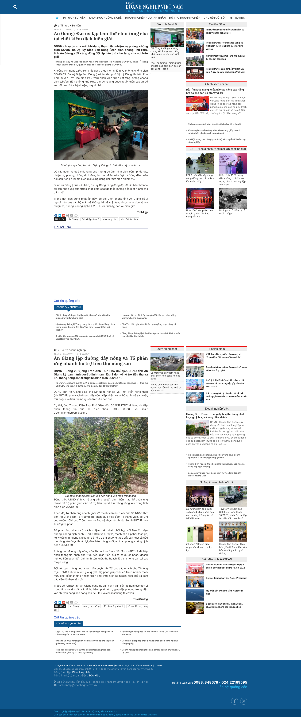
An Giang (73, 219)
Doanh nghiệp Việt (216, 408)
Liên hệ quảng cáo (232, 687)
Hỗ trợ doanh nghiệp (73, 350)
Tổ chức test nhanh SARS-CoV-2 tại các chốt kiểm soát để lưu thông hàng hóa (96, 383)
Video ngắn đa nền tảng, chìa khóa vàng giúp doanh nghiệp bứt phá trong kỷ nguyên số (214, 131)
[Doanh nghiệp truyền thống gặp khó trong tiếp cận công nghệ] (195, 371)
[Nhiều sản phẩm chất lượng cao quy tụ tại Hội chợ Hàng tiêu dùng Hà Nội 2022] (195, 568)
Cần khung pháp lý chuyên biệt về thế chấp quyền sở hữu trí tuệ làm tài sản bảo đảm (226, 396)
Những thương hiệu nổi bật (217, 482)
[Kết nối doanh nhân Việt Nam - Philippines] (195, 581)
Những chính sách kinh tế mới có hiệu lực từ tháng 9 (214, 124)
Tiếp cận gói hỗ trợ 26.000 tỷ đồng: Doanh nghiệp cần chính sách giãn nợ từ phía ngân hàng (83, 651)
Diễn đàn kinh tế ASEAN (217, 559)
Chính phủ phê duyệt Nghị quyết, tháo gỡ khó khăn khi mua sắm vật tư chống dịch (83, 316)
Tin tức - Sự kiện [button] (73, 17)
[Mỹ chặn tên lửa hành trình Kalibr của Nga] (195, 595)
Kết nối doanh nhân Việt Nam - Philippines (226, 578)
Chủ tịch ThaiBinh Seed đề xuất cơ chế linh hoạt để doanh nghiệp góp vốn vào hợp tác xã (225, 383)
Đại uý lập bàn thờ (90, 219)
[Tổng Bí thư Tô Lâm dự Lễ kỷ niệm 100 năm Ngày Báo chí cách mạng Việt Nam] (195, 73)
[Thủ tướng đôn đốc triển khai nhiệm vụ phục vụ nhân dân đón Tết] (195, 34)
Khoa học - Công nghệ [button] (105, 17)
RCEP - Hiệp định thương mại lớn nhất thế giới (216, 148)
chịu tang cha (110, 219)
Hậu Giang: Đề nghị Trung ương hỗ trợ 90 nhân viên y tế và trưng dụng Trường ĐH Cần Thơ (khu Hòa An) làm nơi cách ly (85, 327)
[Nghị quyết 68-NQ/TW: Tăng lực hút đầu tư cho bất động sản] (195, 60)
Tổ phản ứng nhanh (114, 606)
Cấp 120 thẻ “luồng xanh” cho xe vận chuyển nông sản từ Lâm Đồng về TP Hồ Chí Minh (84, 633)
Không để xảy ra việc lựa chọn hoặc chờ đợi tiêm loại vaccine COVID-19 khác (97, 61)
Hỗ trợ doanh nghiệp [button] (185, 17)
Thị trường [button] (237, 17)
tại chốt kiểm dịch (129, 219)
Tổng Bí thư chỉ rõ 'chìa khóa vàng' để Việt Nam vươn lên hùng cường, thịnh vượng (224, 46)
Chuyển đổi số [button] (214, 17)
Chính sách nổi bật (216, 84)
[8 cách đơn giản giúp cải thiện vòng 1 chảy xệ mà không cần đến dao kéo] (195, 608)
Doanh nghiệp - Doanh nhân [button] (145, 17)
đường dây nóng (91, 606)
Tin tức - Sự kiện (70, 25)
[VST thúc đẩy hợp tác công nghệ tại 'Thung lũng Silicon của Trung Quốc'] (195, 358)
